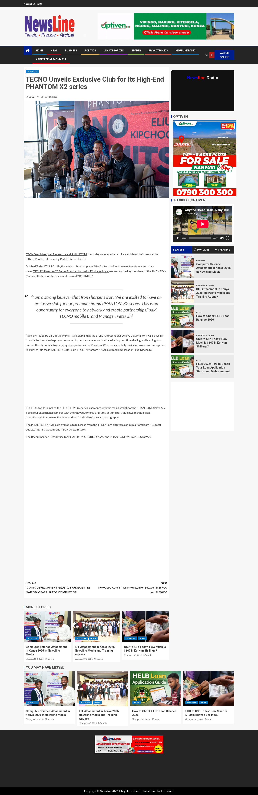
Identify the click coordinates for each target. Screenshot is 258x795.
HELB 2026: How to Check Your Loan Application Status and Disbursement (213, 367)
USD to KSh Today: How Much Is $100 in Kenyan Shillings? (211, 342)
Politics (90, 50)
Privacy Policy (158, 50)
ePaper (136, 50)
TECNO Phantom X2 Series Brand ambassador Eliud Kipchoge (71, 271)
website (51, 429)
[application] (202, 224)
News (54, 50)
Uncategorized (114, 50)
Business (71, 50)
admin (32, 97)
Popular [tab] (203, 249)
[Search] (207, 55)
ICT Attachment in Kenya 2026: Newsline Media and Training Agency (95, 650)
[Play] (178, 238)
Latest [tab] (179, 249)
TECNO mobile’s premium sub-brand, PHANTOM (56, 254)
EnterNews (149, 791)
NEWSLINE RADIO (186, 50)
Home (39, 50)
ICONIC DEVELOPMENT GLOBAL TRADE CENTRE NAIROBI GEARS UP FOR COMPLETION (58, 587)
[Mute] (222, 238)
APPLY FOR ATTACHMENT (51, 59)
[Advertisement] (96, 225)
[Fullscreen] (227, 238)
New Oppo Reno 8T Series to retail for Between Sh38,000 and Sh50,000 (132, 587)
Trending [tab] (224, 249)
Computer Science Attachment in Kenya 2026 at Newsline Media (46, 650)
